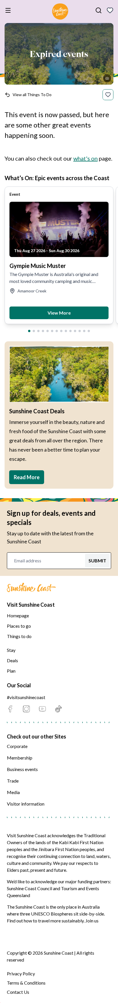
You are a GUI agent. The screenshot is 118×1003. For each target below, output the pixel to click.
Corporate (17, 746)
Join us (92, 920)
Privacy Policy (21, 973)
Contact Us (18, 992)
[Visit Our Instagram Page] (26, 708)
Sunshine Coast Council (29, 888)
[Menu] (9, 10)
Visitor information (25, 803)
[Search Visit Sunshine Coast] (98, 10)
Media (13, 792)
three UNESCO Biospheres (46, 913)
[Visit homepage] (60, 12)
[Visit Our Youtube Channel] (42, 708)
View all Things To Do (32, 94)
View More (59, 312)
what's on (85, 158)
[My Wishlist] (110, 10)
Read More (27, 477)
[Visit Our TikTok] (58, 708)
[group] (59, 255)
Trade (13, 780)
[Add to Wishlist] (108, 94)
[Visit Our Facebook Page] (10, 708)
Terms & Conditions (26, 982)
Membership (19, 757)
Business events (22, 769)
